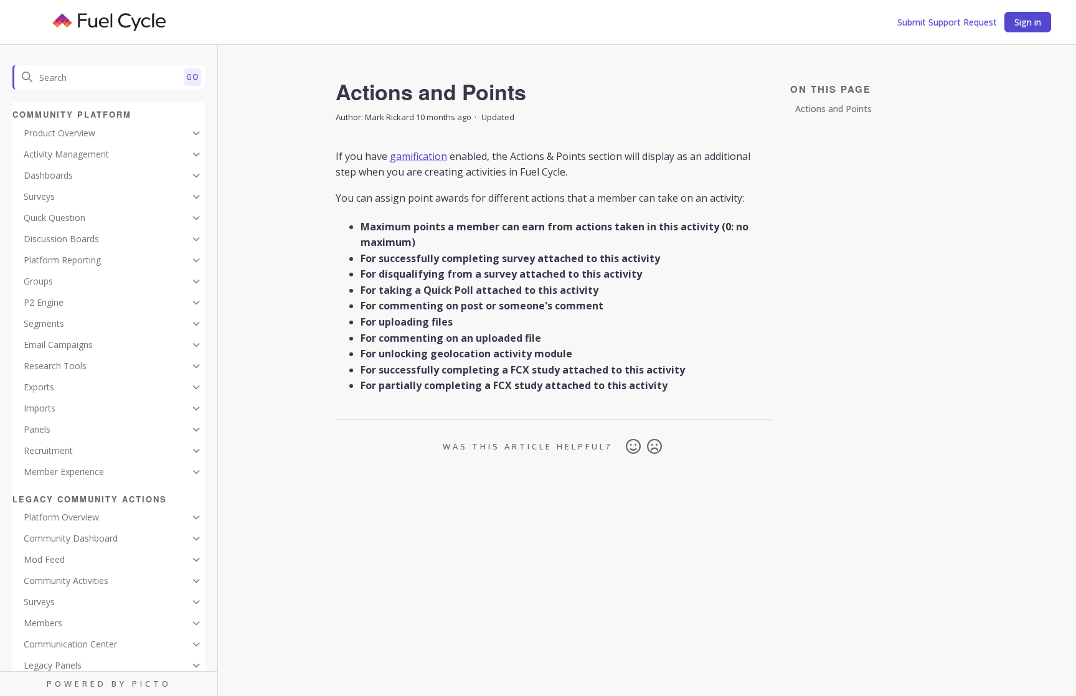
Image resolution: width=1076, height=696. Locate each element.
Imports (39, 408)
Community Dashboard (71, 538)
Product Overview (59, 133)
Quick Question (54, 217)
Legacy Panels (53, 665)
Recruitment (48, 450)
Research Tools (55, 366)
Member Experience (64, 471)
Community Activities (66, 580)
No (654, 447)
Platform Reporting (62, 260)
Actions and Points (833, 109)
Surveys (39, 196)
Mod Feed (44, 559)
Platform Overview (61, 517)
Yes (633, 447)
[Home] (109, 22)
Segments (44, 323)
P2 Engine (44, 302)
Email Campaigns (58, 344)
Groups (38, 281)
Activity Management (66, 154)
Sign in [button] (1027, 22)
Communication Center (70, 644)
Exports (39, 387)
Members (43, 623)
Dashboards (48, 175)
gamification (418, 156)
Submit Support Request (947, 22)
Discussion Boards (61, 239)
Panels (37, 429)
